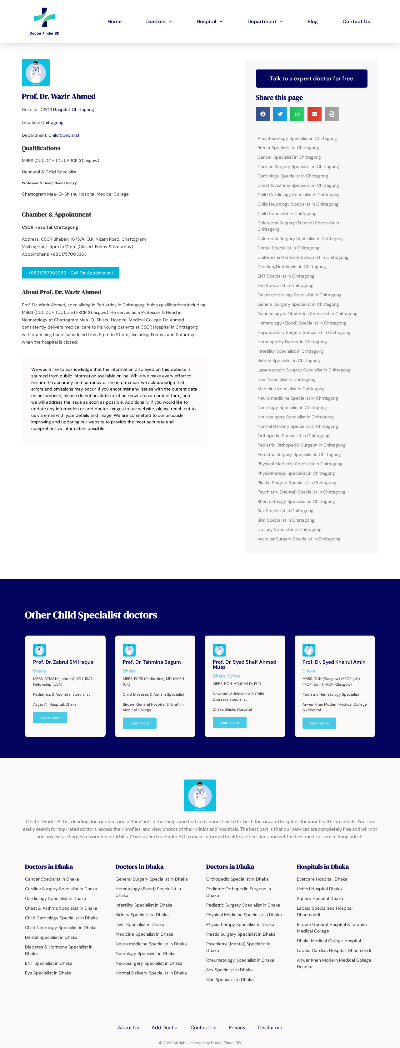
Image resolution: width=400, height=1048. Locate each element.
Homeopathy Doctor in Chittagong (292, 342)
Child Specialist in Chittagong (287, 213)
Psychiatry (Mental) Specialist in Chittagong (301, 492)
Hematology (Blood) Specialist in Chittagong (302, 323)
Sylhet (234, 676)
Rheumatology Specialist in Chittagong (296, 501)
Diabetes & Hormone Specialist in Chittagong (303, 257)
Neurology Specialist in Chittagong (292, 407)
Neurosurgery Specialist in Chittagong (296, 417)
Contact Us (356, 21)
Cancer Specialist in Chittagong (289, 157)
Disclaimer (270, 1027)
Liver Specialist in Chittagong (287, 379)
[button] (263, 114)
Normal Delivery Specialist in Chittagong (298, 426)
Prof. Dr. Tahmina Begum (152, 662)
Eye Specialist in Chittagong (285, 285)
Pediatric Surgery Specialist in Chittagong (299, 454)
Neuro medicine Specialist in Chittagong (298, 398)
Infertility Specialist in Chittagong (291, 351)
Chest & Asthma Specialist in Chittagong (298, 185)
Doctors (156, 21)
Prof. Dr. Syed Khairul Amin (334, 662)
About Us (128, 1027)
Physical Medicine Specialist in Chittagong (300, 464)
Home (115, 21)
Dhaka (39, 671)
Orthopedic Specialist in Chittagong (293, 435)
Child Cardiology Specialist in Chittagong (299, 194)
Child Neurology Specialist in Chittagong (298, 204)
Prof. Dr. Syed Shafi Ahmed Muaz (244, 664)
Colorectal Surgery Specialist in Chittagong (301, 238)
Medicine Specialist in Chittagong (291, 388)
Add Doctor (165, 1027)
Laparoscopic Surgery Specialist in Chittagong (304, 370)
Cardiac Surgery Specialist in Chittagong (298, 166)
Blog (313, 21)
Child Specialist (63, 135)
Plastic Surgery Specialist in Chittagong (297, 482)
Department (262, 21)
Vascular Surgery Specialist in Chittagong (299, 539)
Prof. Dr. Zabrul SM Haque (63, 662)
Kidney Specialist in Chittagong (289, 360)
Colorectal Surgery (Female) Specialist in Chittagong (298, 226)
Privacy (237, 1027)
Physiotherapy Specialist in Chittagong (296, 473)
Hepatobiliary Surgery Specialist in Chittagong (304, 332)
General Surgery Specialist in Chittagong (298, 304)
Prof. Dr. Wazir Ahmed (59, 96)
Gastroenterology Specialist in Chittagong (300, 295)
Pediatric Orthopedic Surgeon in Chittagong (302, 445)
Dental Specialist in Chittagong (288, 248)
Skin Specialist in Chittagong (286, 520)
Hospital (206, 21)
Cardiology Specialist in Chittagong (293, 176)
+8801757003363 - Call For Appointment (70, 272)
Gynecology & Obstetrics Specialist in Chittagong (308, 313)
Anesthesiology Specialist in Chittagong (297, 138)
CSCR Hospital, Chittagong (67, 109)
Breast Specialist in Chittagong (288, 148)
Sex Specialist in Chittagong (285, 511)
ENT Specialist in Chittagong (286, 276)
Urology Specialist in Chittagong (290, 529)
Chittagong (52, 122)
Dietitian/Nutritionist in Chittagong (292, 266)
